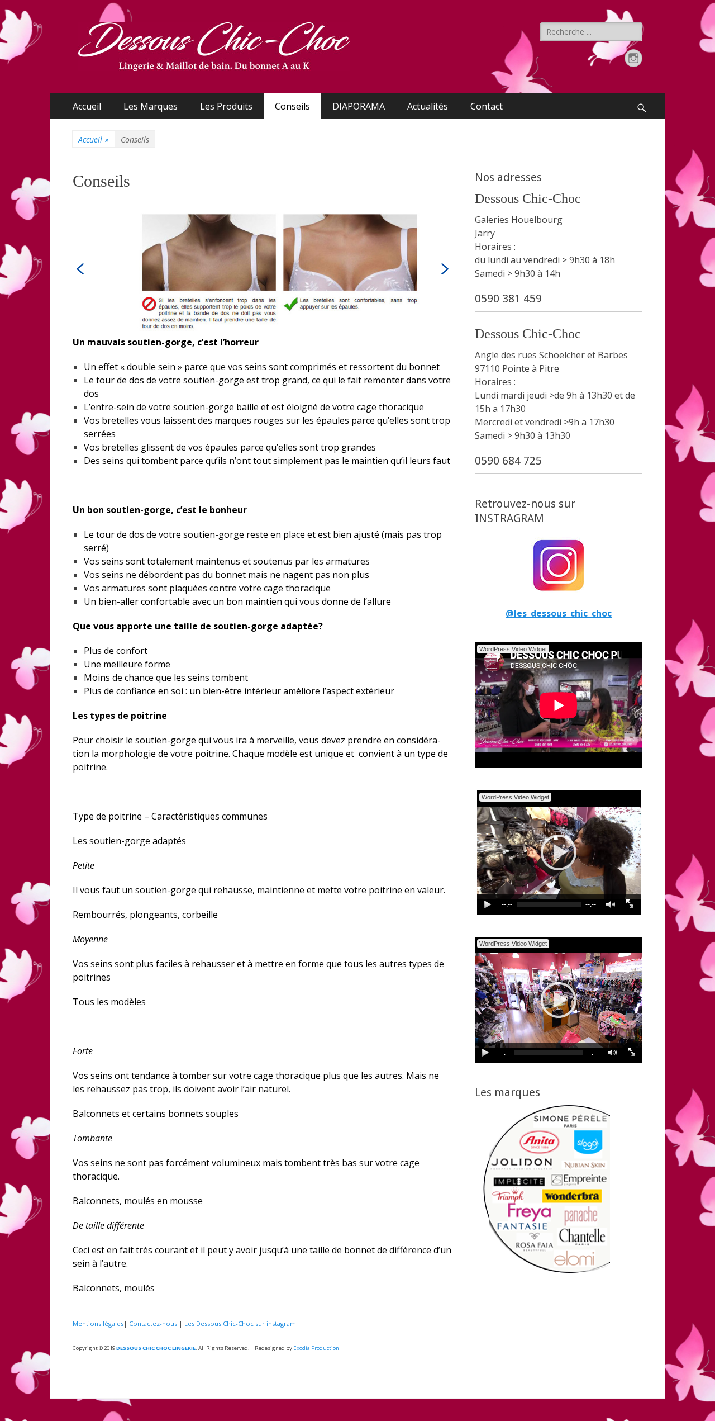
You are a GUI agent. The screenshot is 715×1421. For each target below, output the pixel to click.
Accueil (87, 106)
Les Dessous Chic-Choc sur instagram (240, 1323)
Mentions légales (98, 1323)
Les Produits (226, 106)
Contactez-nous (153, 1323)
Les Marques (150, 106)
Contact (486, 106)
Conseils (292, 106)
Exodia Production (316, 1348)
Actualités (427, 106)
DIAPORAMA (358, 106)
